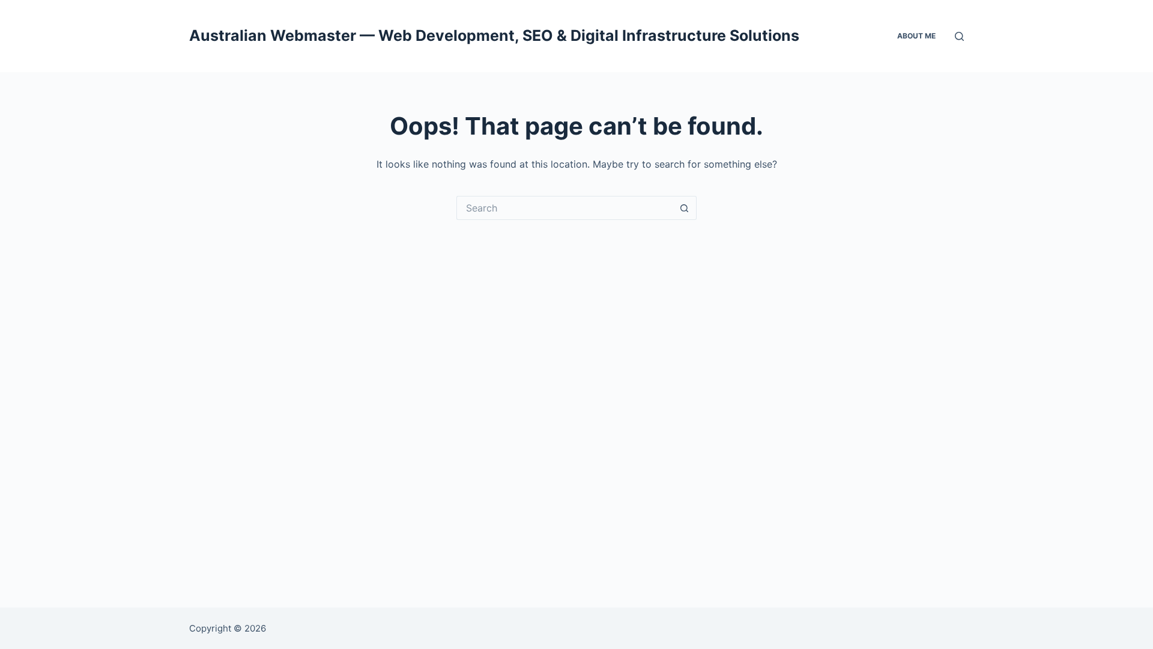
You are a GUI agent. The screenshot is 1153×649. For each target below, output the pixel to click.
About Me (916, 35)
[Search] (959, 36)
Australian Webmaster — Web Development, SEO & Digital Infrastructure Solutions (494, 35)
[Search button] (685, 208)
